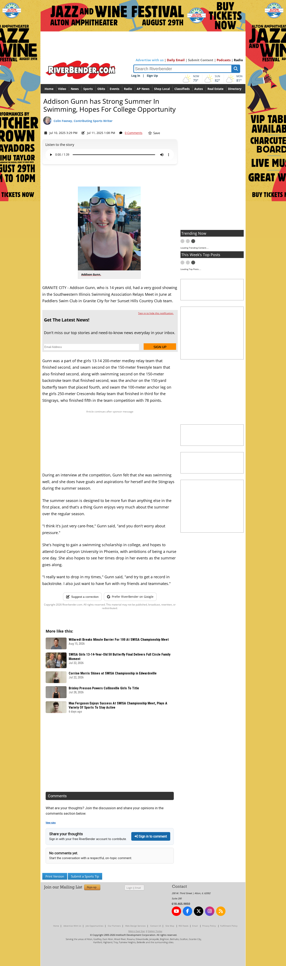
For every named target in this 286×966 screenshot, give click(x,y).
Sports (88, 89)
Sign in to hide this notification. (156, 313)
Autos (198, 89)
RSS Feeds (183, 925)
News (75, 89)
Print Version (54, 876)
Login (129, 887)
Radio (238, 60)
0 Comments (133, 133)
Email (138, 887)
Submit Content (200, 60)
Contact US (155, 925)
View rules (51, 823)
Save (156, 133)
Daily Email (176, 60)
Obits (101, 89)
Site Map (169, 925)
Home (49, 89)
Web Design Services (135, 925)
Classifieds (182, 89)
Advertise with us (150, 60)
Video (62, 89)
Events (114, 89)
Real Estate (215, 89)
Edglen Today (155, 931)
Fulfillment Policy (228, 925)
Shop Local (162, 89)
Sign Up (152, 76)
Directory (234, 89)
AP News (143, 89)
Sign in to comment (152, 836)
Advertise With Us (72, 925)
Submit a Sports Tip (85, 876)
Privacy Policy (209, 925)
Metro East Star (136, 931)
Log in (135, 76)
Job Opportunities (94, 925)
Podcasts (224, 60)
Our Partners (114, 925)
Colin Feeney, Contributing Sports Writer (83, 121)
